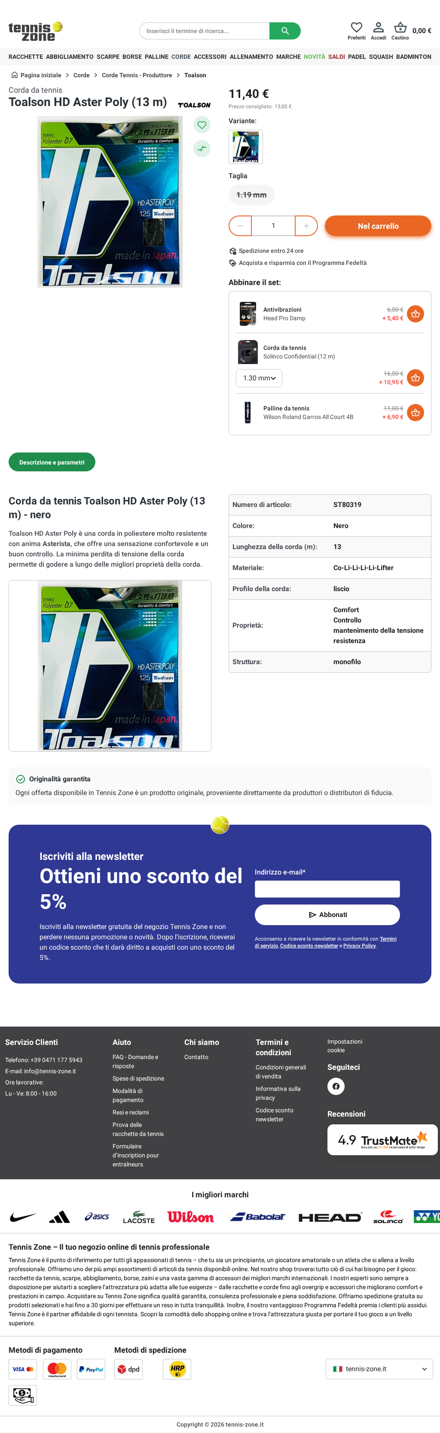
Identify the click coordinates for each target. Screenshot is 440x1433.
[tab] (52, 461)
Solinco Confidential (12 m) (299, 356)
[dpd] (128, 1369)
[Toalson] (194, 104)
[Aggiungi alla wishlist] (202, 124)
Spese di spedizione (138, 1078)
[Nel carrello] (415, 313)
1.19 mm (255, 197)
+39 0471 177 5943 (75, 6)
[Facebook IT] (336, 1086)
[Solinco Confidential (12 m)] (248, 351)
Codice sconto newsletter (309, 946)
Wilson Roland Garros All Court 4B (308, 416)
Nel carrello (378, 226)
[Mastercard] (57, 1369)
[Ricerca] (285, 30)
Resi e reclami (131, 1112)
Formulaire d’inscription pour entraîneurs (136, 1155)
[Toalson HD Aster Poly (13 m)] (246, 147)
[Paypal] (91, 1369)
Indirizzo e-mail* (280, 872)
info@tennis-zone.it (50, 1071)
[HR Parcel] (177, 1369)
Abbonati (333, 915)
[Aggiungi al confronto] (202, 148)
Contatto (196, 1056)
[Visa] (23, 1369)
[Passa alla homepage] (36, 31)
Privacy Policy (359, 946)
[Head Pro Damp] (248, 313)
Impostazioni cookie (336, 1045)
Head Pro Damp (284, 318)
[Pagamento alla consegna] (23, 1395)
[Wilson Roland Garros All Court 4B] (248, 412)
